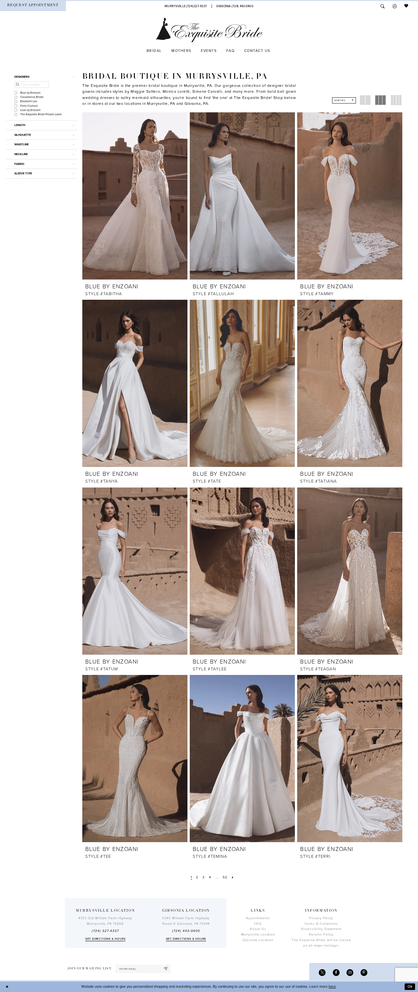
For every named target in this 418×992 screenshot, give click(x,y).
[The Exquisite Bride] (209, 30)
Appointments (258, 918)
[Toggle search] (383, 6)
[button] (395, 6)
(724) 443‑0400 (186, 931)
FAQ (258, 924)
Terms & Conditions (321, 924)
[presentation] (134, 196)
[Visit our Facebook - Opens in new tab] (336, 972)
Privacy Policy (321, 918)
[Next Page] (232, 877)
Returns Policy (321, 934)
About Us (258, 929)
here (332, 986)
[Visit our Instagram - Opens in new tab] (349, 972)
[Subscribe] (165, 969)
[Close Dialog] (7, 987)
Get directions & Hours (105, 939)
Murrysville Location (258, 934)
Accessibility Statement (321, 929)
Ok (410, 986)
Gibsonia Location (258, 940)
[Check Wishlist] (406, 6)
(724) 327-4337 (105, 931)
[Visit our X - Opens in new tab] (322, 972)
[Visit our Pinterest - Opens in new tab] (364, 972)
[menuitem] (33, 6)
